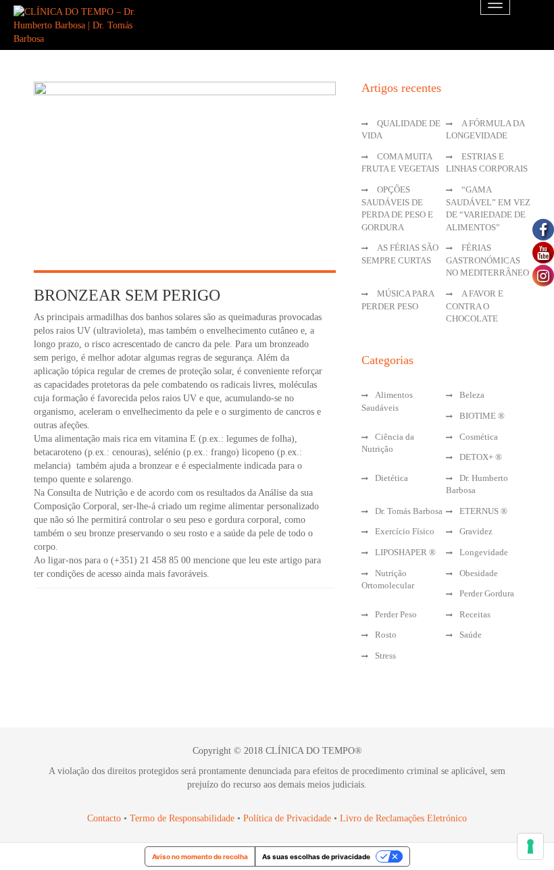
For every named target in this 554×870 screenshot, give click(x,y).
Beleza (471, 395)
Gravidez (476, 531)
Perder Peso (396, 614)
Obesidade (478, 573)
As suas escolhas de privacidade (316, 856)
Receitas (474, 614)
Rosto (386, 635)
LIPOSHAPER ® (405, 552)
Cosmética (478, 437)
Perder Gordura (486, 593)
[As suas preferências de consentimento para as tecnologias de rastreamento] (530, 846)
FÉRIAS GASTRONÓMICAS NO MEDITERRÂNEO (487, 260)
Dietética (391, 478)
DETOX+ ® (480, 457)
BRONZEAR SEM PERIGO (127, 295)
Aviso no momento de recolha (200, 856)
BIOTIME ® (482, 416)
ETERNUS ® (483, 511)
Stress (385, 655)
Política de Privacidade (287, 818)
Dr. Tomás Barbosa (409, 511)
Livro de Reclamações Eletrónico (403, 818)
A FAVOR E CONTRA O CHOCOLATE (474, 306)
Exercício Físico (404, 531)
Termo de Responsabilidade (183, 818)
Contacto (104, 818)
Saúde (470, 635)
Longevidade (483, 552)
